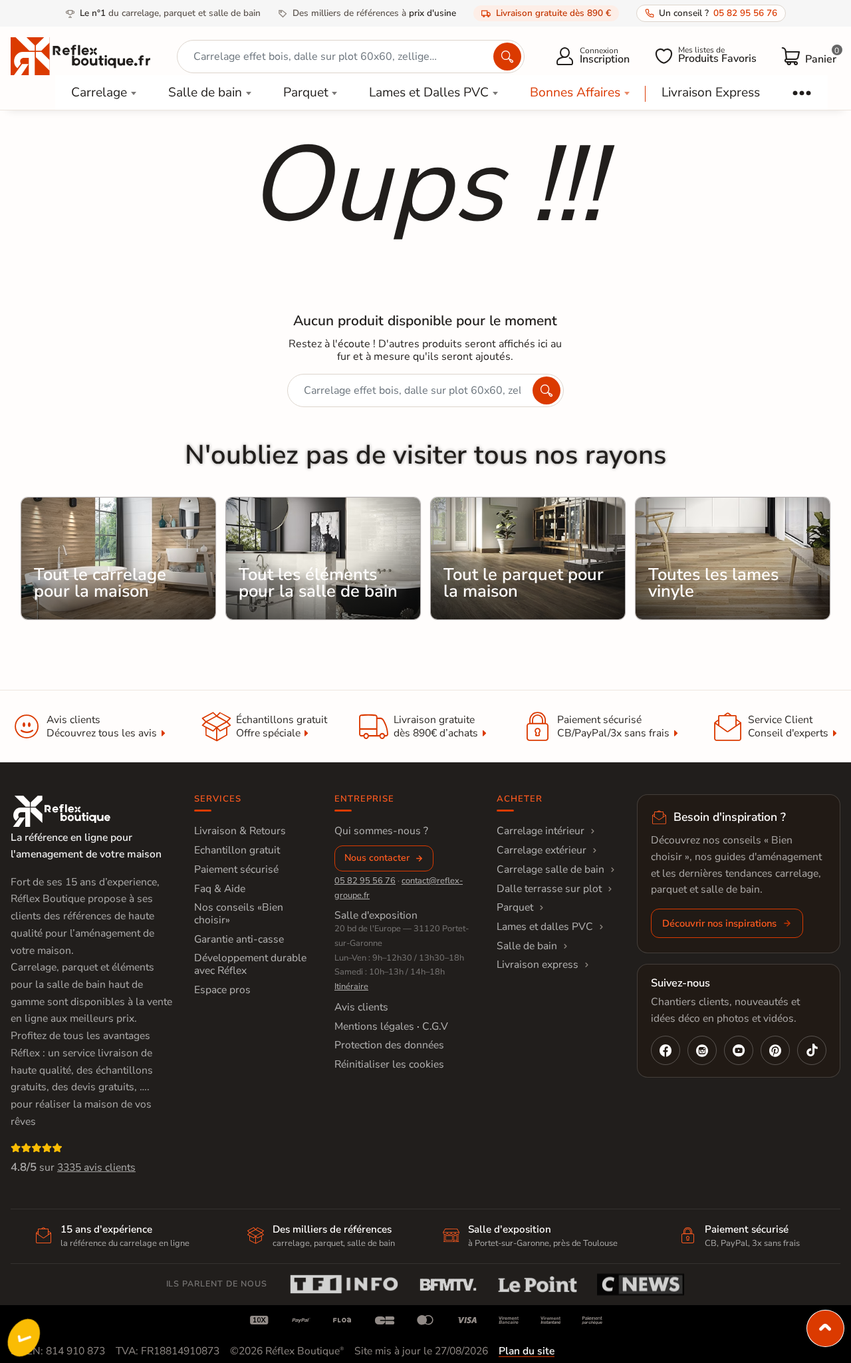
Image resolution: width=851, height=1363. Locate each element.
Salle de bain (205, 92)
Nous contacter (377, 857)
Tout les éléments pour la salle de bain (318, 583)
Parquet (305, 92)
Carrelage (99, 92)
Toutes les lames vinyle (713, 583)
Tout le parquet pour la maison (523, 583)
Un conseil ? (718, 13)
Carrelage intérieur (540, 831)
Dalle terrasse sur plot (549, 888)
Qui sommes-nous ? (381, 831)
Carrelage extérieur (541, 850)
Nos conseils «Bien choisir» (238, 913)
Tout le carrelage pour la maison (100, 583)
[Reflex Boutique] (80, 55)
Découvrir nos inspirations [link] (719, 923)
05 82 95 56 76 (365, 881)
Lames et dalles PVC (545, 926)
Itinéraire (351, 986)
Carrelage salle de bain (550, 869)
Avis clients (361, 1007)
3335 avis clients (96, 1167)
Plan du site (526, 1351)
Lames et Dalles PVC (429, 92)
